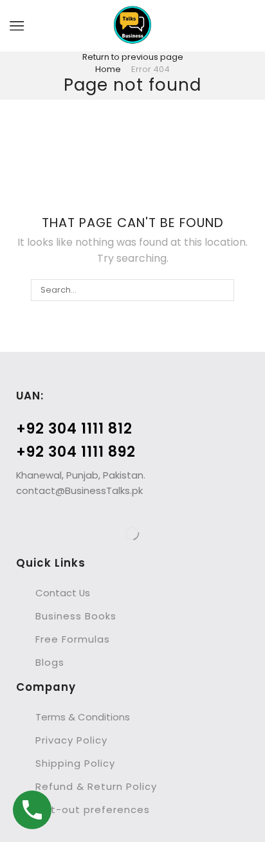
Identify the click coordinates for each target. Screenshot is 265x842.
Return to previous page (132, 57)
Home (108, 69)
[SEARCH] (222, 290)
